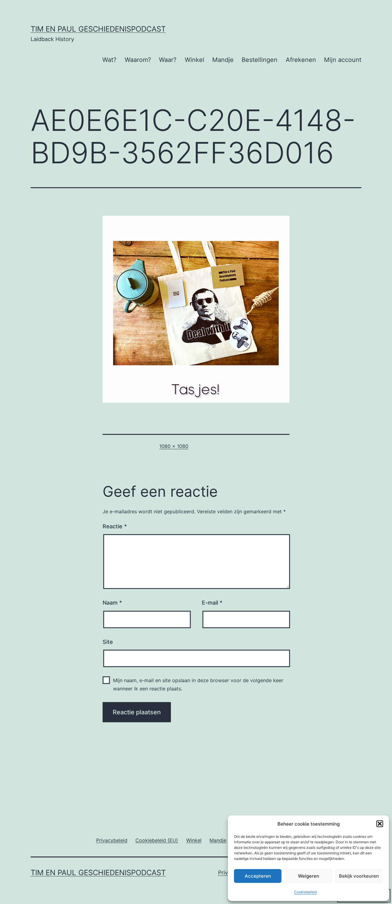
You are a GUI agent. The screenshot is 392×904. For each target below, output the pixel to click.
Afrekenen (301, 59)
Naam (112, 602)
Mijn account (342, 59)
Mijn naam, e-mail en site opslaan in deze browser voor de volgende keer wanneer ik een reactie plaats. (198, 684)
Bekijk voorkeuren (359, 876)
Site (108, 642)
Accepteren (258, 876)
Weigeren (308, 876)
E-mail (212, 602)
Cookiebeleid (305, 892)
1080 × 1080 (173, 446)
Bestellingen (259, 59)
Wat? (109, 59)
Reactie (115, 526)
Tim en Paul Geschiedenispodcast (98, 29)
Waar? (167, 59)
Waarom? (138, 59)
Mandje (223, 59)
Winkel (194, 59)
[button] (380, 824)
